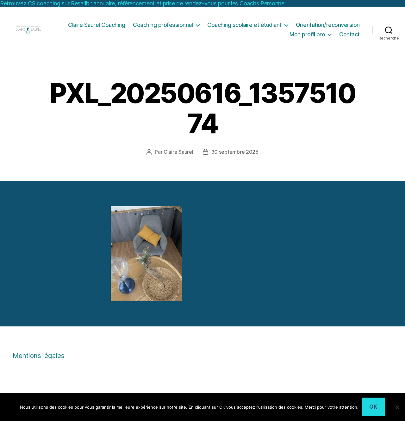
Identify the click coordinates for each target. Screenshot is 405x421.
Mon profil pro (307, 34)
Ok (373, 407)
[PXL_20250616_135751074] (202, 253)
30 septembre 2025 (235, 152)
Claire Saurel (178, 152)
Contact (349, 34)
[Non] (397, 407)
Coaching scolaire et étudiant (244, 25)
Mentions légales (39, 356)
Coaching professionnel (163, 25)
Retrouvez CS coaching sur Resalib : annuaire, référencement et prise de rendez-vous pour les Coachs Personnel (143, 3)
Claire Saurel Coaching (96, 25)
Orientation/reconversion (328, 25)
